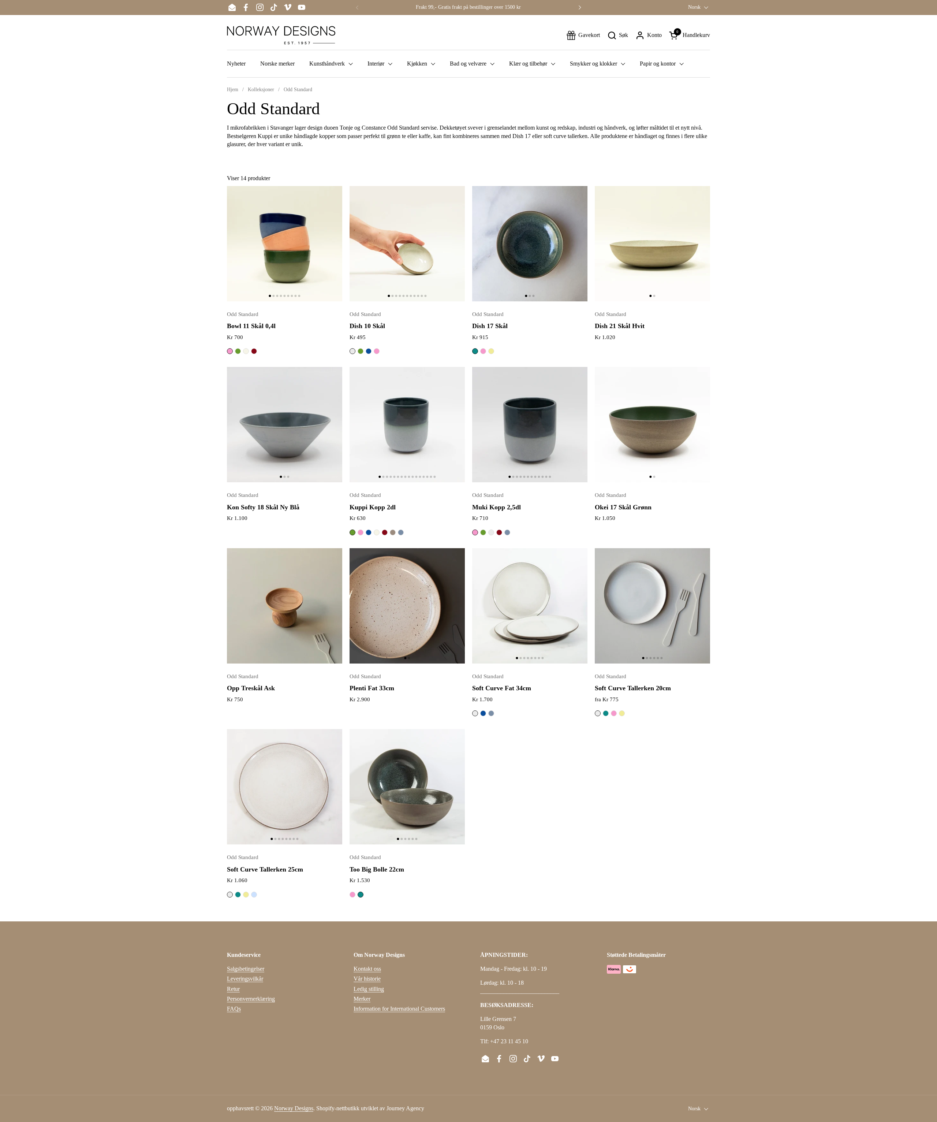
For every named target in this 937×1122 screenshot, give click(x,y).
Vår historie (367, 979)
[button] (617, 35)
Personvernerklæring (251, 999)
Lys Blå (254, 895)
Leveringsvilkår (245, 979)
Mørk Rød (254, 351)
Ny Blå (401, 532)
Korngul (491, 351)
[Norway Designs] (281, 35)
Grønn (238, 351)
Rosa (230, 351)
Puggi (393, 532)
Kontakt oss (367, 969)
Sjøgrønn (475, 351)
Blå (369, 351)
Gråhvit (352, 351)
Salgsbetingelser (245, 969)
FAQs (234, 1009)
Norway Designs (293, 1108)
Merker (362, 999)
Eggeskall (246, 351)
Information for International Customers (399, 1009)
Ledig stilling (369, 989)
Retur (233, 989)
